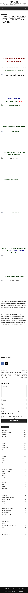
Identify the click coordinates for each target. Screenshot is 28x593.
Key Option (8, 357)
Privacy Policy (21, 588)
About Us (10, 588)
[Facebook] (2, 363)
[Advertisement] (14, 40)
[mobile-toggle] (2, 8)
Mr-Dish (5, 588)
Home (2, 11)
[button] (26, 8)
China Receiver (8, 11)
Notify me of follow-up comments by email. (12, 416)
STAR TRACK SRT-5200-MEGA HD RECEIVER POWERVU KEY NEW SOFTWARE (7, 375)
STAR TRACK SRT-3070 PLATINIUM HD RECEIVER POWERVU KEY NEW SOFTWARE (21, 375)
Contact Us (15, 588)
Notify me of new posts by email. (10, 418)
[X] (6, 363)
